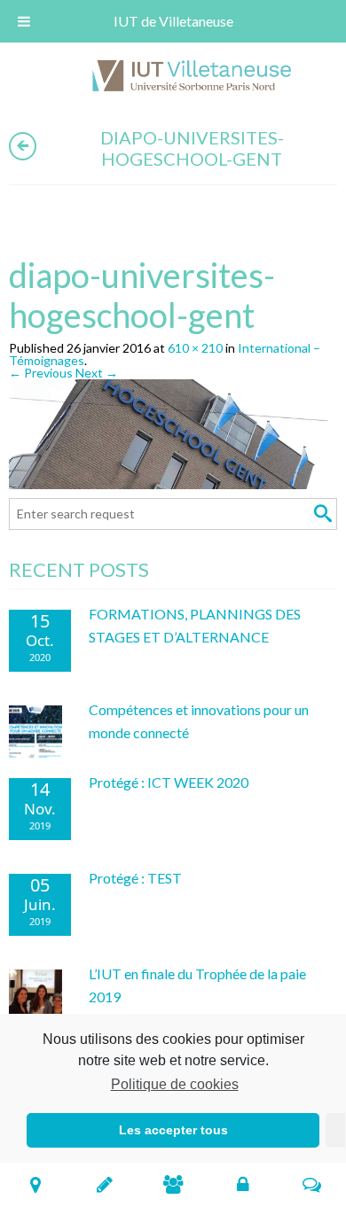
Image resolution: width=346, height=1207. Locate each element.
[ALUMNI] (173, 1184)
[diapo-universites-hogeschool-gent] (173, 437)
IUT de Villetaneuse (173, 20)
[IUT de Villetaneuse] (197, 78)
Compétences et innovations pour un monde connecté (199, 721)
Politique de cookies (174, 1084)
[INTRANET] (312, 1184)
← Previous (41, 372)
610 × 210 (195, 347)
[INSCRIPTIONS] (104, 1184)
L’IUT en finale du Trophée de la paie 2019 (197, 985)
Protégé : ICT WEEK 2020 (168, 782)
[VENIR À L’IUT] (35, 1184)
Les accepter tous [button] (173, 1130)
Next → (96, 372)
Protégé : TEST (135, 877)
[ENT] (242, 1184)
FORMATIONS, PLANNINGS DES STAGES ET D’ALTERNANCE (195, 625)
